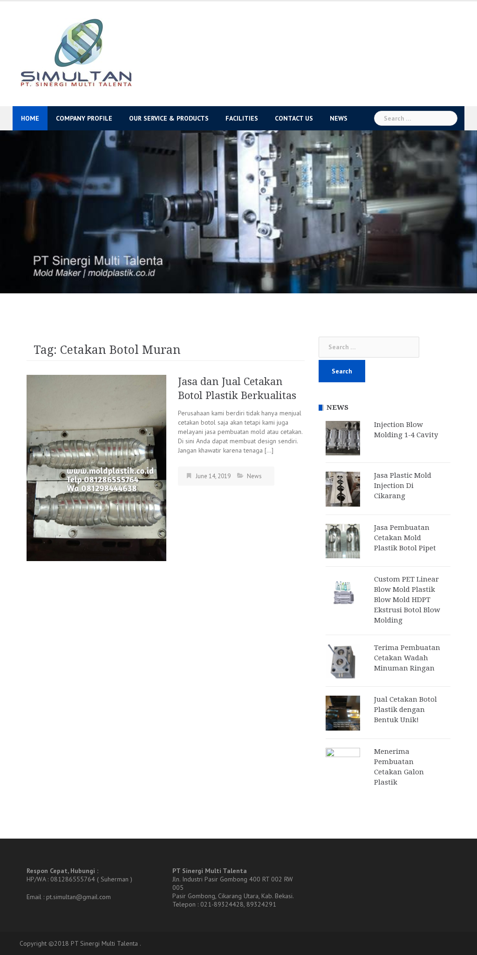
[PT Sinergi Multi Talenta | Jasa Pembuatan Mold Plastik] (76, 53)
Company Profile (84, 118)
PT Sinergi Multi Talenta (104, 943)
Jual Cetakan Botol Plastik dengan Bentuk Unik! (405, 709)
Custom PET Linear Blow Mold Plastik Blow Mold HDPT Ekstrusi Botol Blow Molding (407, 599)
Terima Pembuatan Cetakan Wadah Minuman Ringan (407, 657)
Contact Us (294, 118)
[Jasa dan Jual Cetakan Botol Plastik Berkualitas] (96, 467)
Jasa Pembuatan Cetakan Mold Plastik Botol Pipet (405, 537)
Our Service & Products (169, 118)
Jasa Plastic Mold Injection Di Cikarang (402, 485)
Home (30, 118)
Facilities (241, 118)
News (339, 118)
